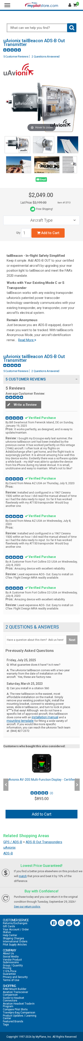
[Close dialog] (78, 496)
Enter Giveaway (22, 525)
